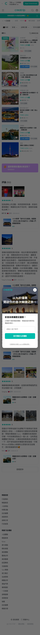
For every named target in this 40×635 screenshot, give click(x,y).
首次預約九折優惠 (20, 336)
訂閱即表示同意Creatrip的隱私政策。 (20, 344)
